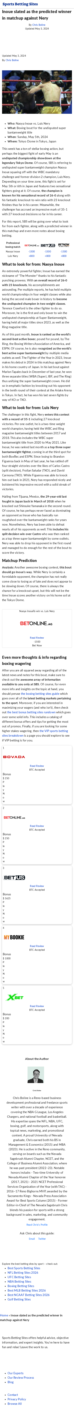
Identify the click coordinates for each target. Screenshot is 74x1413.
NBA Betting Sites (19, 1281)
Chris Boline (38, 25)
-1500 (31, 252)
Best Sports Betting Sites (24, 1268)
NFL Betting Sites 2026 (23, 1272)
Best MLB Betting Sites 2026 (27, 1290)
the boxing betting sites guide (40, 693)
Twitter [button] (42, 1239)
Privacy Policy (17, 1399)
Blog (11, 1382)
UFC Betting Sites (19, 1277)
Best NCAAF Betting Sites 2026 (29, 1295)
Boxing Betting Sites (21, 1286)
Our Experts (15, 1373)
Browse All (15, 1403)
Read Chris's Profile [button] (37, 1225)
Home (4, 1315)
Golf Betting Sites (19, 1299)
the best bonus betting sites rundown (31, 712)
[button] (37, 628)
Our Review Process (21, 1377)
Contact (13, 1394)
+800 (31, 256)
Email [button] (31, 1239)
